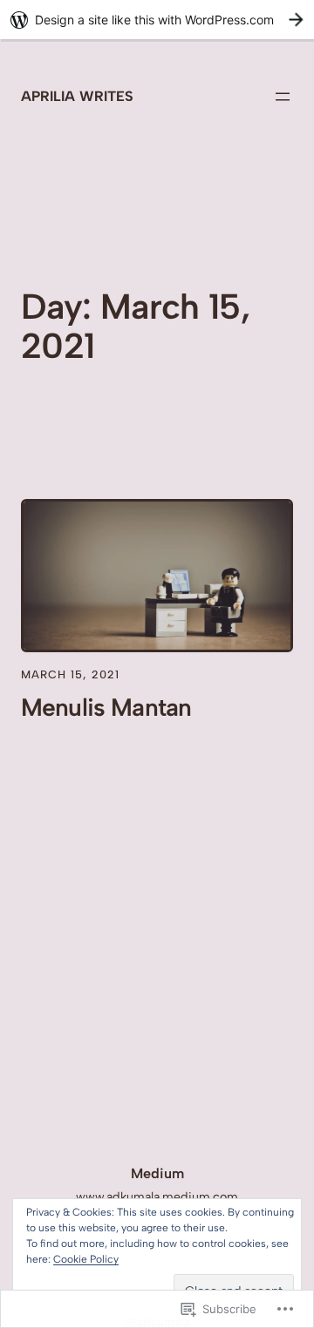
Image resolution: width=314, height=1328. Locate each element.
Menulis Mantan (106, 707)
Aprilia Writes (77, 96)
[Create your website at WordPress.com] (157, 19)
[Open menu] (282, 96)
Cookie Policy (86, 1259)
